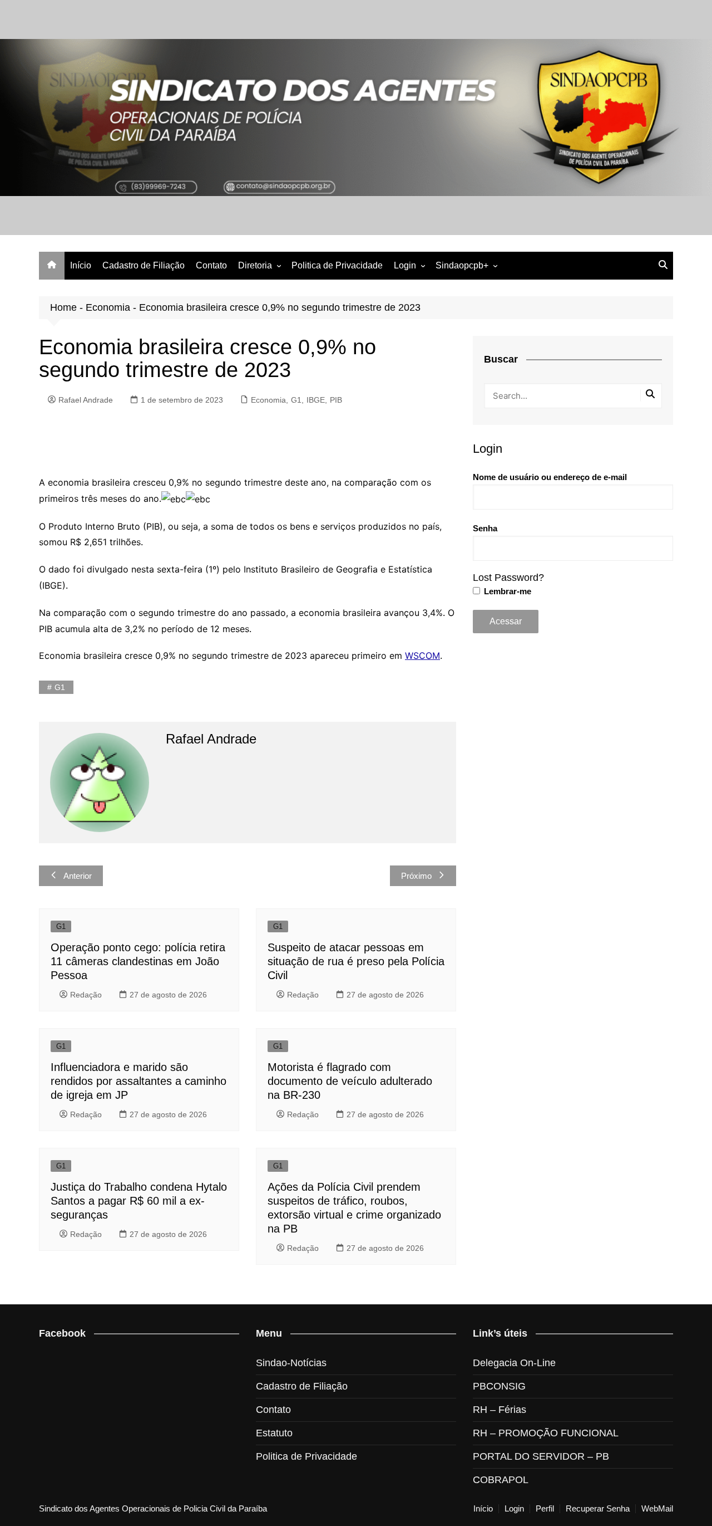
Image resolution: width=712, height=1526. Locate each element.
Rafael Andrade (85, 399)
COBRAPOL (500, 1479)
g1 (60, 687)
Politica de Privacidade (337, 265)
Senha (485, 528)
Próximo (416, 876)
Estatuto (274, 1433)
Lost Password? (508, 577)
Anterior (77, 876)
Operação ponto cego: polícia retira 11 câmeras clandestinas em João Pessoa (138, 961)
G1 (296, 399)
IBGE (315, 399)
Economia (108, 307)
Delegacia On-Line (514, 1362)
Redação (86, 994)
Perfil (545, 1508)
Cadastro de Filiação (143, 265)
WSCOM (422, 655)
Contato (211, 265)
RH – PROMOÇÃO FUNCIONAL (546, 1433)
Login (405, 265)
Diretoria (255, 265)
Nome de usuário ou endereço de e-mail (550, 477)
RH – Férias (499, 1409)
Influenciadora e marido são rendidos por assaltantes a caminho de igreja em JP (138, 1081)
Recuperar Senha (598, 1508)
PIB (336, 399)
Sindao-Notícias (291, 1362)
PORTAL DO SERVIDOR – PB (541, 1456)
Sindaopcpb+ (462, 265)
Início (80, 265)
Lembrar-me (506, 591)
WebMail (657, 1508)
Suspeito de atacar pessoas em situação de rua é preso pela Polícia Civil (356, 961)
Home (63, 307)
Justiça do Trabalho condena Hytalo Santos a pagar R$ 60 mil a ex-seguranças (139, 1201)
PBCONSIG (499, 1386)
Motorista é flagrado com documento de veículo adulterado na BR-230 (350, 1081)
